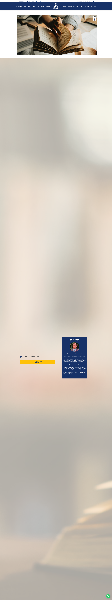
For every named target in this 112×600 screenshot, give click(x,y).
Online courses (79, 1)
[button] (108, 596)
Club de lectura (87, 1)
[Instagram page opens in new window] (40, 1)
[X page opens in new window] (38, 1)
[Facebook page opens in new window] (36, 1)
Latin (19, 16)
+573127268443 (22, 1)
